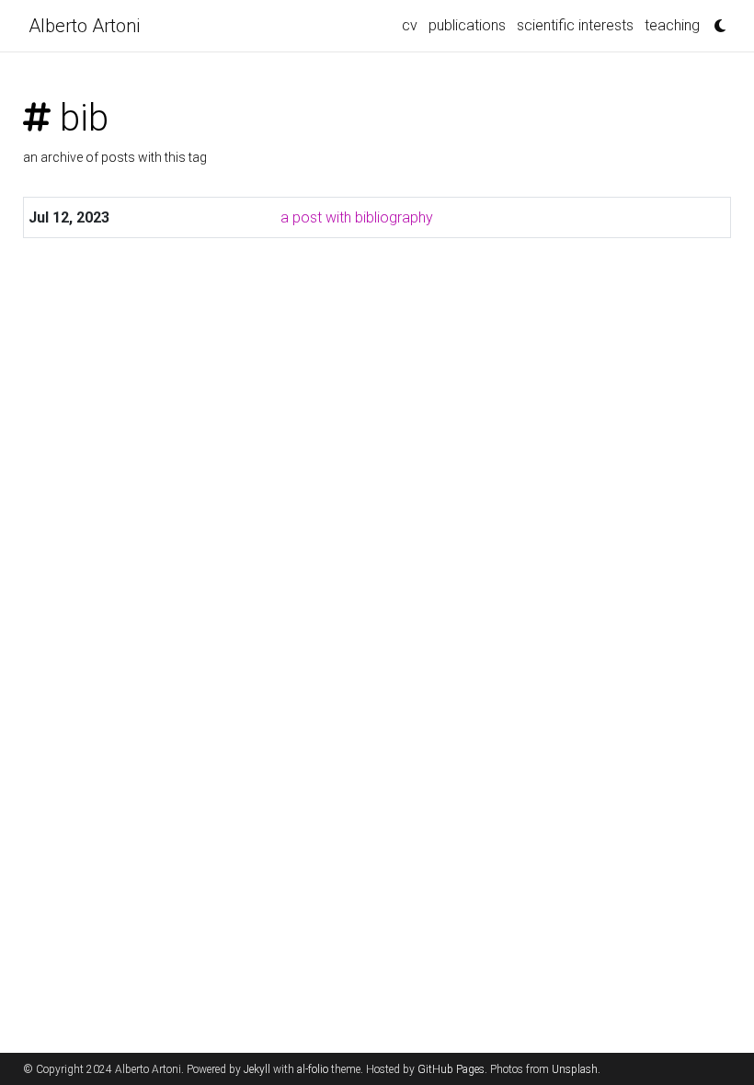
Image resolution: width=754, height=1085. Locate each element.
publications (467, 25)
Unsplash (575, 1069)
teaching (672, 25)
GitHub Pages (451, 1069)
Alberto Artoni (84, 26)
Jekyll (257, 1069)
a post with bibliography (356, 217)
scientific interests (575, 25)
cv (409, 25)
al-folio (312, 1069)
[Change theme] (715, 20)
